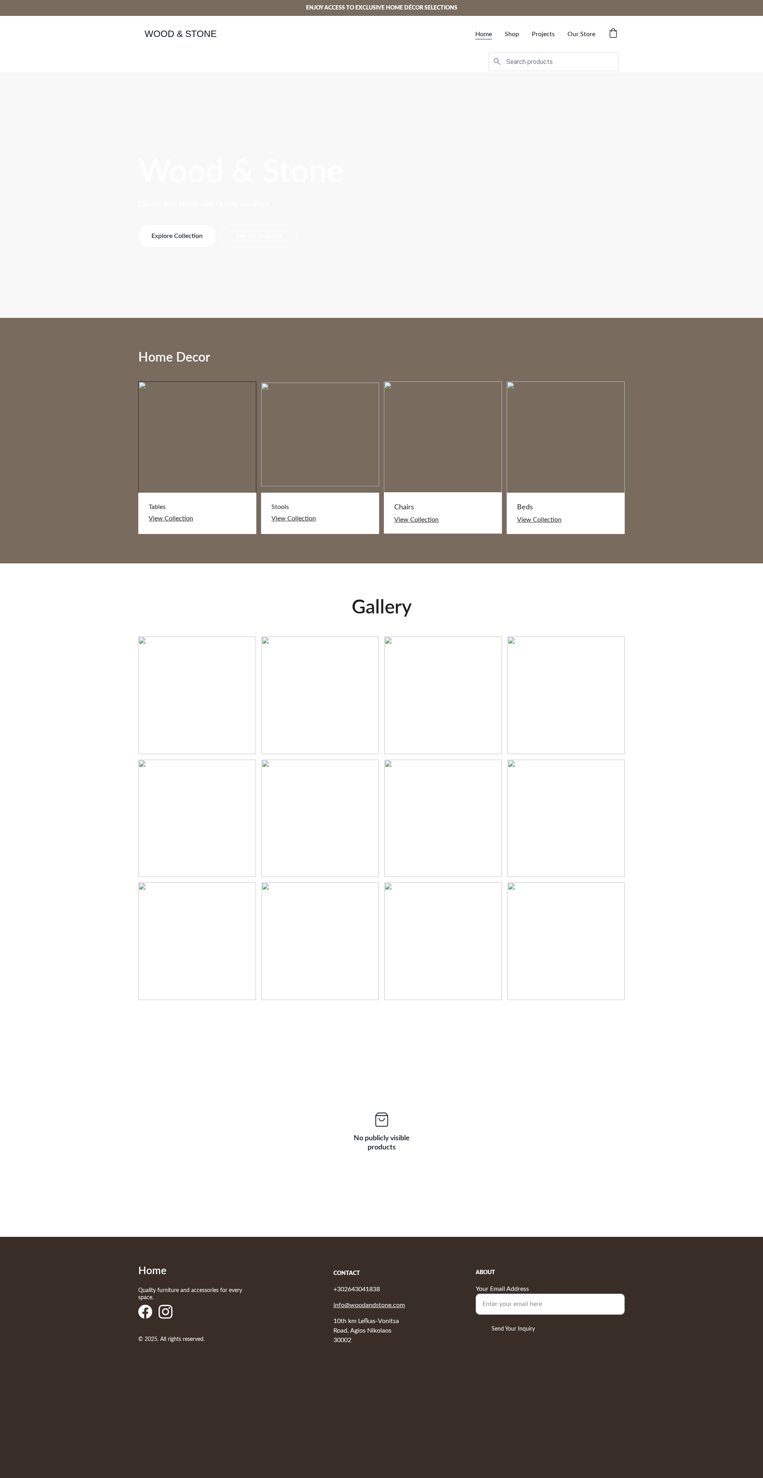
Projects (543, 34)
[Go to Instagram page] (165, 1312)
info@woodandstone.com (369, 1305)
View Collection (171, 518)
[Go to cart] (613, 34)
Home (483, 34)
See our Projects (259, 236)
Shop (512, 34)
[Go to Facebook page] (145, 1312)
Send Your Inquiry (513, 1329)
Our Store (581, 34)
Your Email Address (502, 1289)
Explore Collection (177, 236)
